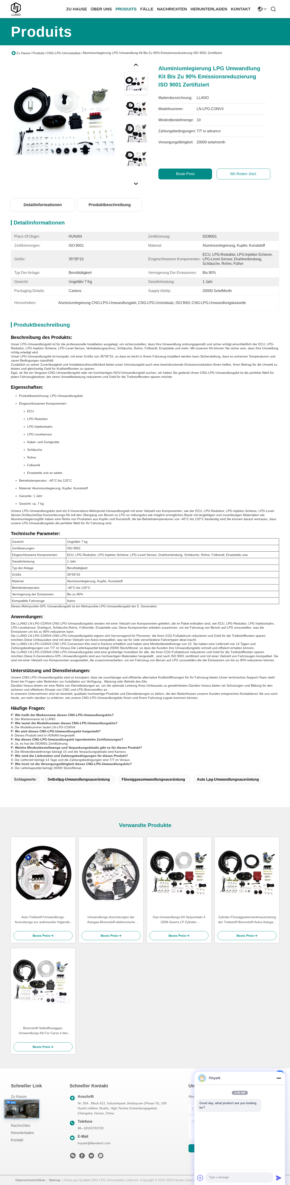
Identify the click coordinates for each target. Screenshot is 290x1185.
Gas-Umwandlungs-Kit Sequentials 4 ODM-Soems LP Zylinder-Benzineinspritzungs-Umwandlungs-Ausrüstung (179, 919)
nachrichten (172, 9)
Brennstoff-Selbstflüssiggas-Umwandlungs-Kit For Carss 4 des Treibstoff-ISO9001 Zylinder (43, 1030)
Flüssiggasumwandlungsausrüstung (153, 779)
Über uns (101, 9)
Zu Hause (76, 9)
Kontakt (17, 1140)
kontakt (241, 9)
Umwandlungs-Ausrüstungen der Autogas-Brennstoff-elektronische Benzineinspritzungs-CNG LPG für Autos (111, 919)
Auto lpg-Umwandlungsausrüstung (228, 779)
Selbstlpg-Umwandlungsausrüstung (79, 779)
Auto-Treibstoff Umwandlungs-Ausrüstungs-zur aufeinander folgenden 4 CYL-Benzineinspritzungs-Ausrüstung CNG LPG (43, 919)
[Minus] (278, 1078)
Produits (38, 53)
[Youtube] (91, 1157)
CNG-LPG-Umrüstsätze (63, 53)
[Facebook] (82, 1157)
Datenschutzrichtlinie (30, 1180)
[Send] (278, 1178)
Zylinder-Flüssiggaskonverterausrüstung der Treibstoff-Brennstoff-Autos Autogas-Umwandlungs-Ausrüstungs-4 (247, 919)
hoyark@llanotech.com (94, 1143)
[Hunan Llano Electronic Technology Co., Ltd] (16, 9)
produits (126, 9)
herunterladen (209, 9)
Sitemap (54, 1180)
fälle (146, 9)
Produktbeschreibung (110, 205)
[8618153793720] (100, 1157)
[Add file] (200, 1178)
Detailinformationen (43, 205)
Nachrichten (20, 1125)
